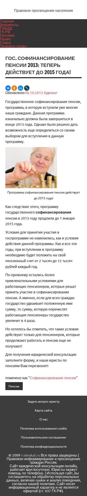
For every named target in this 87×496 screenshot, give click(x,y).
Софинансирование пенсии (53, 377)
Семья (5, 42)
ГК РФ (5, 31)
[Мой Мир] (20, 88)
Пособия (7, 35)
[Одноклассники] (14, 88)
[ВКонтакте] (8, 88)
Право (5, 39)
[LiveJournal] (26, 88)
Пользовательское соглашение (43, 437)
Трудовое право (13, 46)
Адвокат (50, 92)
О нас (43, 419)
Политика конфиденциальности (44, 446)
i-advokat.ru (30, 455)
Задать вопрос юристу (43, 401)
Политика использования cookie (43, 428)
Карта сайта (43, 410)
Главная (7, 21)
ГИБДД (6, 28)
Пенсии (13, 386)
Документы (9, 24)
